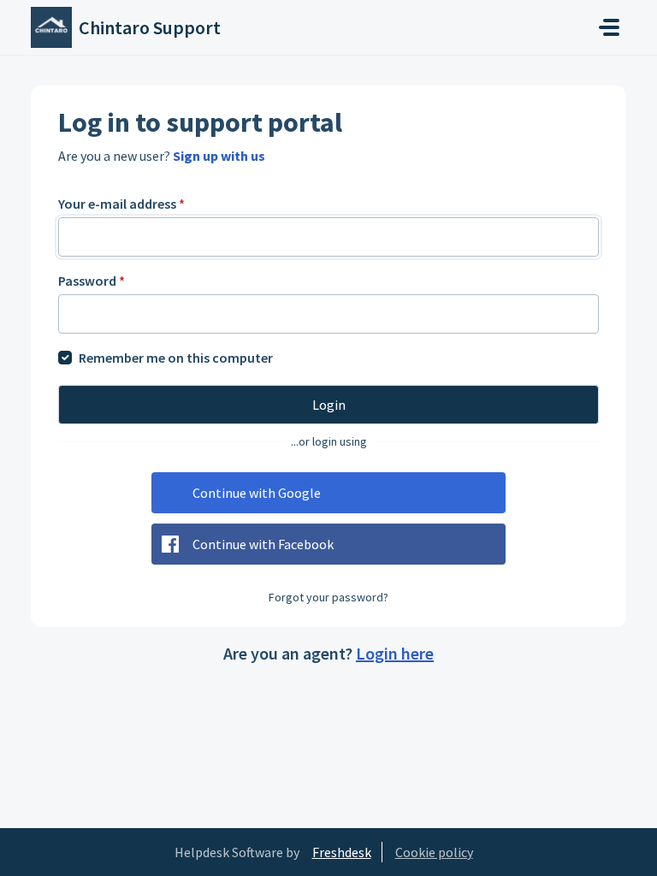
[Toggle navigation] (609, 27)
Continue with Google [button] (256, 492)
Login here (395, 653)
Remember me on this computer (176, 357)
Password (91, 280)
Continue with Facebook (263, 544)
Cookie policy (434, 852)
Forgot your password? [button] (328, 597)
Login (329, 404)
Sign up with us (219, 155)
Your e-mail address (121, 203)
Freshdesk (341, 852)
